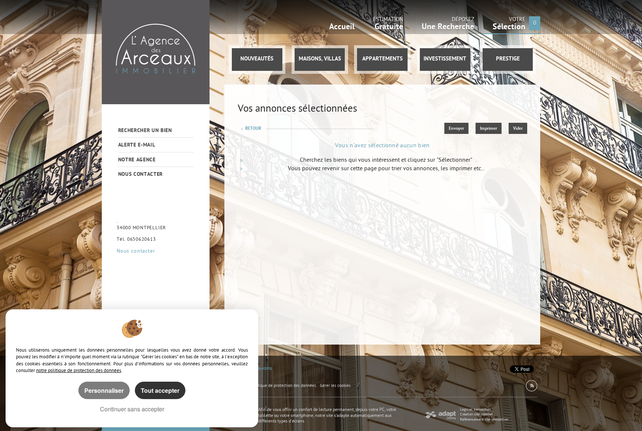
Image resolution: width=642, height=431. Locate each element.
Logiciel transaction (475, 409)
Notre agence (137, 160)
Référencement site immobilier (484, 419)
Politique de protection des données (283, 386)
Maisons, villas (320, 59)
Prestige (508, 59)
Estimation (388, 25)
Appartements (382, 59)
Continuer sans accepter (132, 409)
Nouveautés (256, 59)
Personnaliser (104, 390)
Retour (253, 129)
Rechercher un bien (145, 131)
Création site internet (476, 414)
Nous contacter (140, 174)
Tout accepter (160, 390)
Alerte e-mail (136, 145)
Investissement (445, 59)
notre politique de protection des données (78, 371)
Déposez (448, 25)
